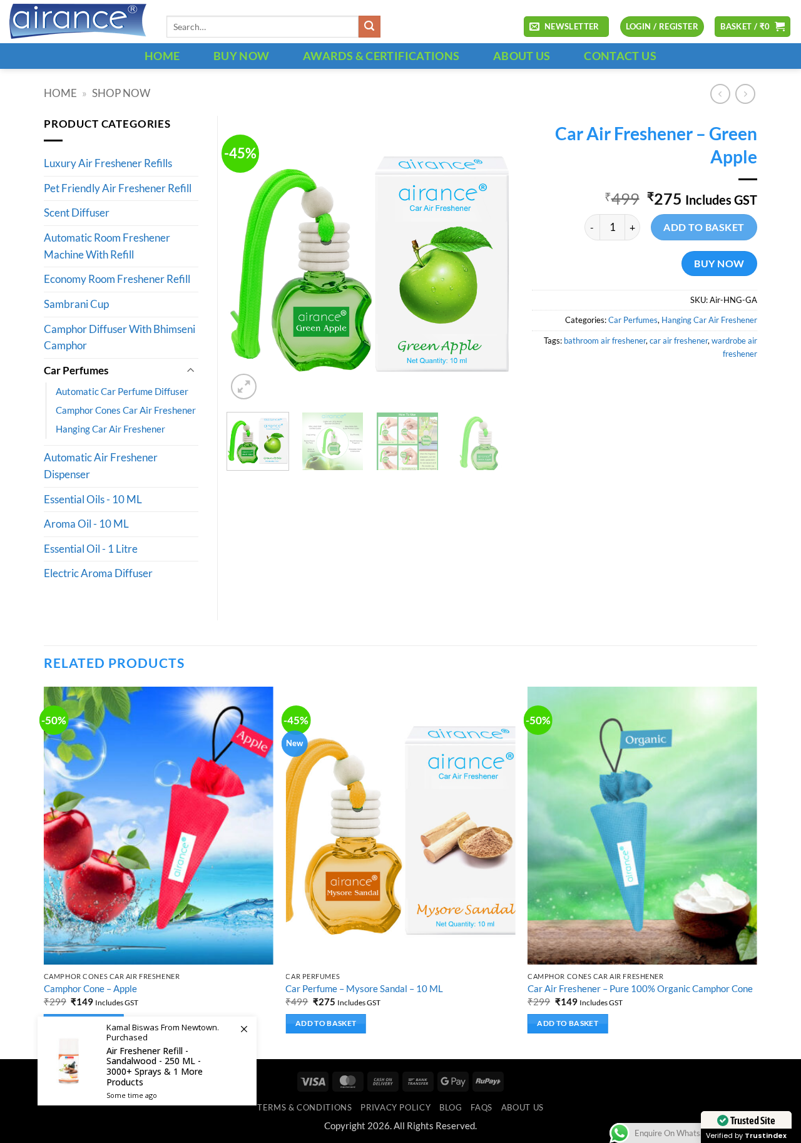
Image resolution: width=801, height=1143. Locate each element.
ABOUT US (522, 56)
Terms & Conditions (304, 1107)
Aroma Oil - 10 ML (86, 524)
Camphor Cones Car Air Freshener (126, 410)
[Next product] (720, 94)
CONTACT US (620, 56)
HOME (162, 56)
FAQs (481, 1107)
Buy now (719, 263)
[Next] (492, 259)
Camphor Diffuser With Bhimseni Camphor (119, 337)
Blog (450, 1107)
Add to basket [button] (326, 1023)
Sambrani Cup (76, 304)
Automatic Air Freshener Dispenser (101, 466)
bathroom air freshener (605, 341)
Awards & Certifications (381, 56)
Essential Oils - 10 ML (93, 499)
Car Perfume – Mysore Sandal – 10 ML (364, 988)
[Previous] (248, 259)
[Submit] (369, 27)
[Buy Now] (147, 1061)
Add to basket (703, 227)
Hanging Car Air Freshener (709, 320)
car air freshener (679, 341)
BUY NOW (241, 56)
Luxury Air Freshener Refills (108, 163)
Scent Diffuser (77, 213)
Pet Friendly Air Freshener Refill (117, 188)
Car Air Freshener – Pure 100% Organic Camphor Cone (640, 988)
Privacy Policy (395, 1107)
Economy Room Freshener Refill (117, 279)
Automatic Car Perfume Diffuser (122, 391)
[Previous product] (745, 94)
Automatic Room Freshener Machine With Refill (107, 246)
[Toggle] (190, 371)
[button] (566, 27)
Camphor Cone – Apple (90, 988)
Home (60, 93)
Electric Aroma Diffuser (98, 573)
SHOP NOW (121, 93)
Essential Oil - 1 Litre (91, 549)
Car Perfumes (633, 320)
